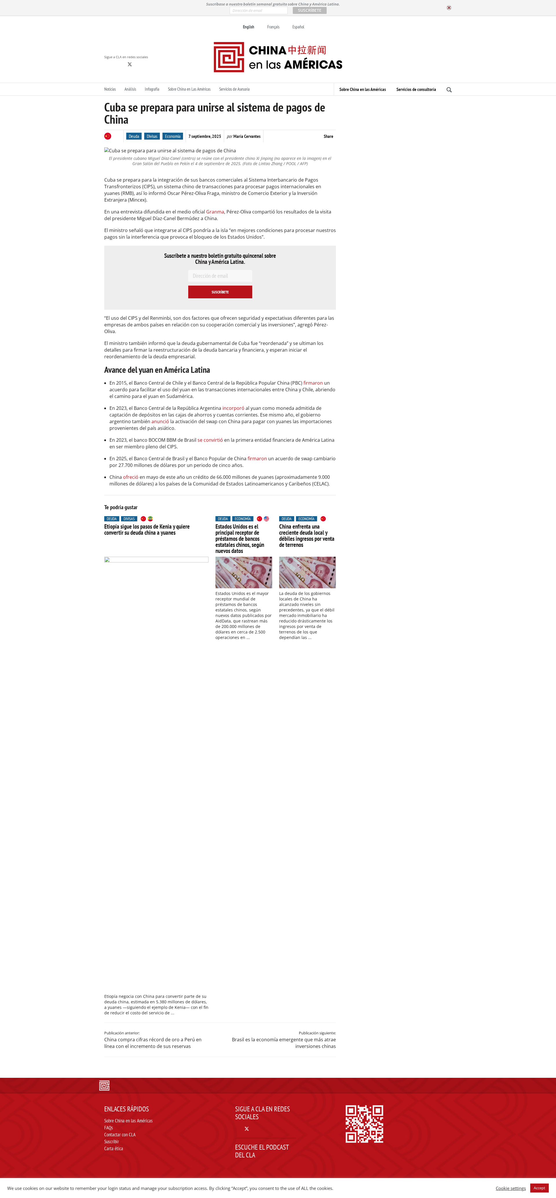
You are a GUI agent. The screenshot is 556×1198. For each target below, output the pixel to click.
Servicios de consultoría (416, 89)
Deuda (134, 136)
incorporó (233, 408)
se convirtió (210, 440)
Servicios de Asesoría (234, 89)
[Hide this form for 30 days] (449, 8)
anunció (160, 421)
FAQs (108, 1127)
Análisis (130, 89)
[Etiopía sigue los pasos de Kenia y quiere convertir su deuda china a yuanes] (156, 774)
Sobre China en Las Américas (189, 89)
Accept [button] (539, 1187)
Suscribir (111, 1141)
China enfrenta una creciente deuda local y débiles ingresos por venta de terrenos (306, 536)
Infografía (152, 89)
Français (273, 27)
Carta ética (113, 1148)
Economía (172, 136)
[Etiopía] (150, 518)
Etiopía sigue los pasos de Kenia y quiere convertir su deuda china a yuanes (147, 529)
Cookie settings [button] (511, 1188)
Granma (215, 212)
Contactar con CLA (120, 1134)
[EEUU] (266, 518)
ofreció (130, 477)
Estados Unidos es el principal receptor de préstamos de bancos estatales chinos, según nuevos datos (239, 539)
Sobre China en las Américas (362, 89)
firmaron (313, 383)
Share (328, 136)
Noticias (110, 89)
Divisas (152, 136)
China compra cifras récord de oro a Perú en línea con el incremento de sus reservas (153, 1042)
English (248, 27)
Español (298, 27)
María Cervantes (247, 136)
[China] (107, 136)
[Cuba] (117, 136)
